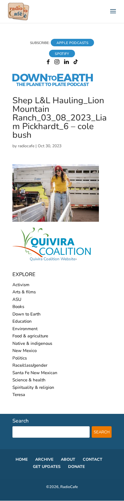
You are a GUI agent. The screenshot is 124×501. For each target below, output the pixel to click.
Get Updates (47, 466)
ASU (16, 299)
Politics (19, 358)
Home (22, 459)
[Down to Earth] (57, 85)
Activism (20, 285)
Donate (76, 466)
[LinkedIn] (66, 63)
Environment (24, 329)
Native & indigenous (32, 343)
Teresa (18, 394)
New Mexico (24, 350)
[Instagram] (57, 63)
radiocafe (26, 146)
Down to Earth (26, 314)
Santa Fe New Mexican (34, 373)
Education (22, 321)
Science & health (29, 380)
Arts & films (24, 292)
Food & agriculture (30, 336)
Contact (92, 459)
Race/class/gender (29, 365)
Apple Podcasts (72, 43)
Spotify (62, 53)
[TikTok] (75, 63)
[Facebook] (48, 63)
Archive (44, 459)
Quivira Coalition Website (52, 259)
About (68, 459)
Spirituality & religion (33, 387)
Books (18, 306)
